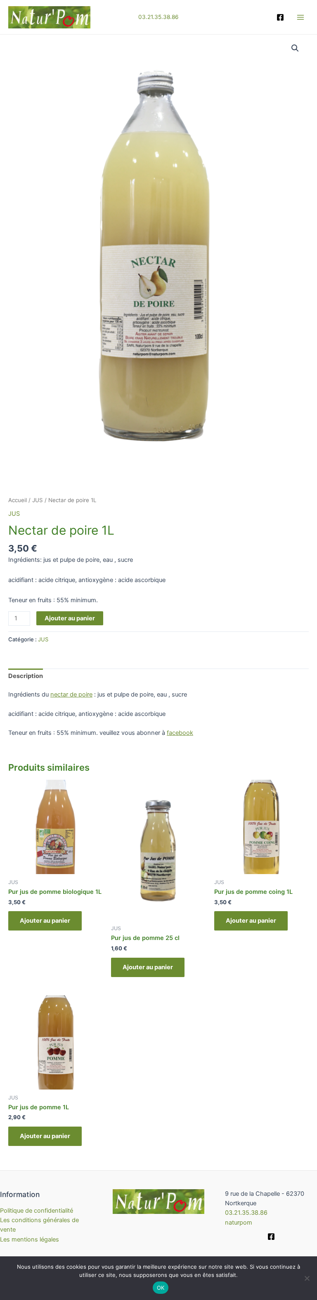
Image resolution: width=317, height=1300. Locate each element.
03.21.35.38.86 (158, 17)
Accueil (17, 500)
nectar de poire (71, 694)
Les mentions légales (29, 1239)
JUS (37, 500)
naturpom (238, 1222)
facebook (180, 733)
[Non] (307, 1278)
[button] (295, 48)
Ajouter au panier (70, 618)
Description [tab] (25, 676)
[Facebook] (280, 17)
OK (161, 1287)
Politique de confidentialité (36, 1210)
